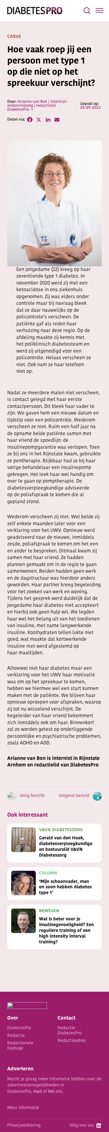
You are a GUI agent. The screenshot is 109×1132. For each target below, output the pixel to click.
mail (37, 1091)
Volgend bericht (74, 796)
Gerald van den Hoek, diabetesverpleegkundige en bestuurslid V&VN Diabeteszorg (65, 847)
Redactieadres (72, 1041)
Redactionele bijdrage (20, 1046)
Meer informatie (23, 1108)
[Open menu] (99, 10)
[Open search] (87, 10)
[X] (38, 119)
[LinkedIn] (47, 119)
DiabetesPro (19, 1028)
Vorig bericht (32, 796)
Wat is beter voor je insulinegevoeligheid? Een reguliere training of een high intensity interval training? (66, 930)
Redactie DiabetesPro (69, 1031)
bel (51, 1091)
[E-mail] (56, 119)
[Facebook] (29, 119)
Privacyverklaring (24, 1125)
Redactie (16, 1035)
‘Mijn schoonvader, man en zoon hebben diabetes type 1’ (65, 888)
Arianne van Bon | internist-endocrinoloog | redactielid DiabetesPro (37, 106)
